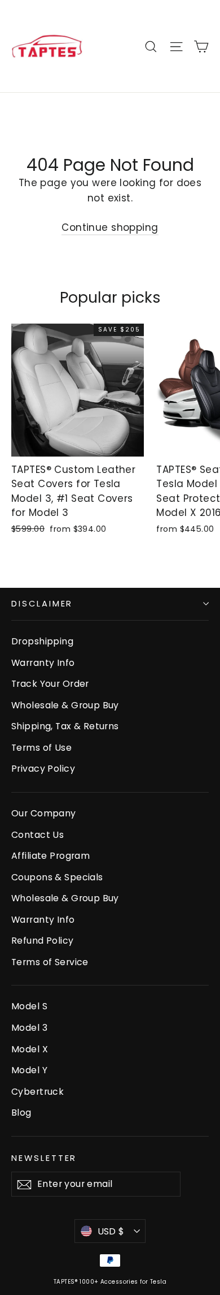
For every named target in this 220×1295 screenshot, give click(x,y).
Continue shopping (109, 227)
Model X (29, 1049)
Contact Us (37, 834)
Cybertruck (37, 1091)
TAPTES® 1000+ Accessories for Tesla (110, 1281)
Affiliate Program (50, 855)
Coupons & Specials (57, 877)
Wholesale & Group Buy (65, 705)
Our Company (43, 813)
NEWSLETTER (44, 1158)
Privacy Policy (43, 768)
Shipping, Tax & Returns (65, 726)
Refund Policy (42, 940)
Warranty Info (43, 662)
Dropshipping (42, 641)
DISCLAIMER (42, 603)
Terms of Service (50, 962)
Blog (21, 1112)
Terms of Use (41, 747)
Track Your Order (50, 683)
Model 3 (29, 1027)
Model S (29, 1006)
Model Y (29, 1070)
